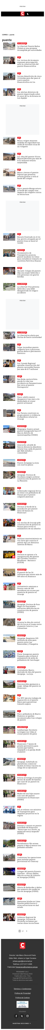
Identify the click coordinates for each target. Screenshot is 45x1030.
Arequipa (21, 460)
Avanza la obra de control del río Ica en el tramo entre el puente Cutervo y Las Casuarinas (29, 625)
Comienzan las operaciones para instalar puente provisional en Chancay (29, 859)
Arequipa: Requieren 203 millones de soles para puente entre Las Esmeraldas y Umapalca (27, 641)
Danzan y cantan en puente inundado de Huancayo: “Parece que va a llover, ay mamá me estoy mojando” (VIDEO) (29, 829)
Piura (20, 651)
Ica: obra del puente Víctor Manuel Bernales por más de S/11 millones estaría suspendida (29, 160)
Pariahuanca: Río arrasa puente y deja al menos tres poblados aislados (29, 845)
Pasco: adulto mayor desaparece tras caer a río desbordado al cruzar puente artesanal (28, 400)
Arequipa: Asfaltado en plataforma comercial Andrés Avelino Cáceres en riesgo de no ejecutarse (29, 765)
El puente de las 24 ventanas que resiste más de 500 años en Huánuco (29, 574)
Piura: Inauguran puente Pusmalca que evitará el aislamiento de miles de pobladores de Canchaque (28, 657)
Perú (19, 268)
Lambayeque (22, 727)
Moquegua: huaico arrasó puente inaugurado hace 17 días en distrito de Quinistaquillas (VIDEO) (29, 432)
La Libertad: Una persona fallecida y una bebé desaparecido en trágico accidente (28, 290)
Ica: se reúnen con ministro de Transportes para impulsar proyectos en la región (29, 813)
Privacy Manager (22, 985)
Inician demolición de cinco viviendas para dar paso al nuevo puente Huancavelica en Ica (29, 79)
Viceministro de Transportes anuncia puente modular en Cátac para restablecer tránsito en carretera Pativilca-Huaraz (29, 257)
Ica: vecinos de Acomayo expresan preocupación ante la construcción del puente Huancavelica (28, 63)
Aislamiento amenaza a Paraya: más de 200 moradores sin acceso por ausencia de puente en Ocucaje (28, 590)
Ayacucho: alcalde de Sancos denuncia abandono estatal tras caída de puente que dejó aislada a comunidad (29, 449)
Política (21, 250)
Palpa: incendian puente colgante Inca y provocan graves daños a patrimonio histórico (29, 350)
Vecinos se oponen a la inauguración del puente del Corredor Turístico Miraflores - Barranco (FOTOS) (28, 558)
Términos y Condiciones (22, 989)
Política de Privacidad (23, 993)
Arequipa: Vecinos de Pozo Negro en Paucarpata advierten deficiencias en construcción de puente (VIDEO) (28, 608)
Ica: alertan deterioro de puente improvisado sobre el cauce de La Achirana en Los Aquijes (29, 95)
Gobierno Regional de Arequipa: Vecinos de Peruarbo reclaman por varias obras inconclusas (28, 920)
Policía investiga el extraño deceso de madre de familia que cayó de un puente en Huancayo (29, 781)
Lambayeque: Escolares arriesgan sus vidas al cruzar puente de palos (27, 732)
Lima (19, 376)
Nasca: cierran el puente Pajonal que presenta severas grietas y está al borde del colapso (27, 175)
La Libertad (22, 43)
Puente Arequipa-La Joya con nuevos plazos (28, 464)
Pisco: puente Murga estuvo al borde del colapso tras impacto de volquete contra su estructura (29, 191)
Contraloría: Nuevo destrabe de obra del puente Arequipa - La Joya (29, 672)
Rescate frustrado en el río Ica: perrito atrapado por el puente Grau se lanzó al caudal (29, 240)
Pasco (20, 394)
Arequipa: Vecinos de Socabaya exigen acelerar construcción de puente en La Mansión (29, 478)
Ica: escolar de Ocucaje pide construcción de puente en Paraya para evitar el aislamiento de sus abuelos (29, 526)
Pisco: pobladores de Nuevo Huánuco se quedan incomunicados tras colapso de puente (29, 717)
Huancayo (22, 504)
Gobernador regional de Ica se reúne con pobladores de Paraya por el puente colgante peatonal (29, 494)
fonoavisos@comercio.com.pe (27, 967)
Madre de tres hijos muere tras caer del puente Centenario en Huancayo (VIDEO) (28, 797)
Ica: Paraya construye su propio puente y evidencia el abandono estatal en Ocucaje (28, 416)
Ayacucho (22, 442)
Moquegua (22, 426)
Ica (19, 57)
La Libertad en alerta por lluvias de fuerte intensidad (29, 336)
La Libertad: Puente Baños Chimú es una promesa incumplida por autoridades (29, 48)
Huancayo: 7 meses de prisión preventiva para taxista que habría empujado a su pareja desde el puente (28, 748)
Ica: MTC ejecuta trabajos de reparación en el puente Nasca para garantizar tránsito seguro (29, 701)
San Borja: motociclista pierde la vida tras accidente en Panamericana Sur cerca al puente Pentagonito (29, 383)
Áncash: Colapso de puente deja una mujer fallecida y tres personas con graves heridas (29, 274)
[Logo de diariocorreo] (22, 14)
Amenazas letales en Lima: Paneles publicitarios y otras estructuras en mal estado (28, 904)
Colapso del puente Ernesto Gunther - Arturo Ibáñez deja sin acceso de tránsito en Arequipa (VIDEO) (29, 874)
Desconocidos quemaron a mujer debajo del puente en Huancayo (29, 686)
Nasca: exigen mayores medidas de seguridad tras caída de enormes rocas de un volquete (28, 144)
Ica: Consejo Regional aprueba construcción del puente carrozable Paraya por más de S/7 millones (28, 366)
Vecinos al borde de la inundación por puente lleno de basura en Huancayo (27, 510)
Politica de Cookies (22, 998)
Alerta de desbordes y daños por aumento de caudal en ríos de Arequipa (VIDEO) (29, 889)
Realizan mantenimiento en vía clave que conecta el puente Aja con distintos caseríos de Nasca (29, 542)
